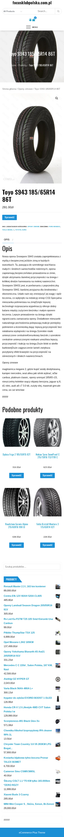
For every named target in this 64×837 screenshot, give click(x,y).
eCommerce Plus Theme (32, 832)
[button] (56, 98)
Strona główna (9, 89)
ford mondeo (54, 226)
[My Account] (30, 19)
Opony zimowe (25, 89)
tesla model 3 (8, 230)
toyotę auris (20, 230)
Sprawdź (9, 217)
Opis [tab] (7, 239)
